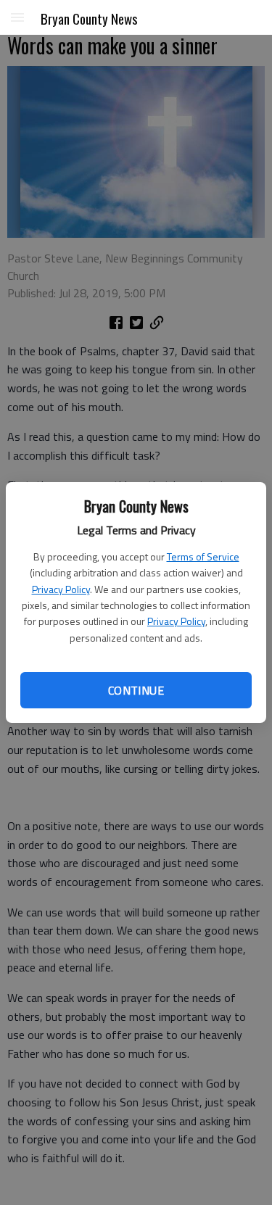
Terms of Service (203, 556)
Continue (136, 690)
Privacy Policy (61, 589)
